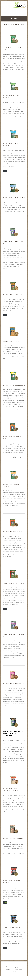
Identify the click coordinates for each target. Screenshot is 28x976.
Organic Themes (18, 969)
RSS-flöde (14, 971)
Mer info (5, 171)
